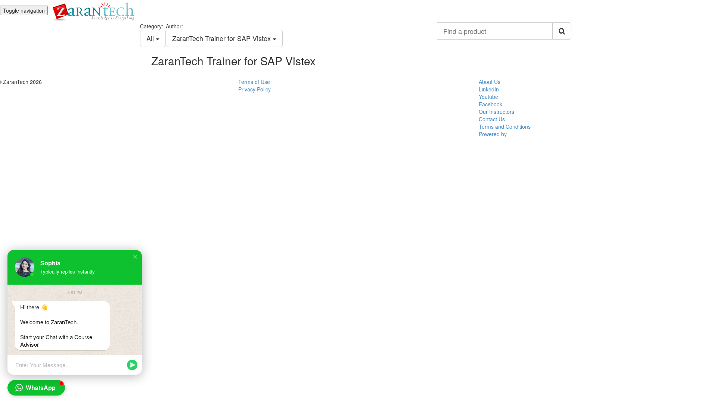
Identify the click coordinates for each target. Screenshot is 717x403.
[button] (135, 256)
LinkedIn (489, 89)
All (151, 38)
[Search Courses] (561, 31)
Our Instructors (496, 111)
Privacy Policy (254, 89)
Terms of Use (254, 81)
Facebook (490, 104)
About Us (489, 81)
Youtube (488, 96)
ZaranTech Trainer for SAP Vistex (222, 38)
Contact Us (492, 119)
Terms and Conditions (505, 126)
